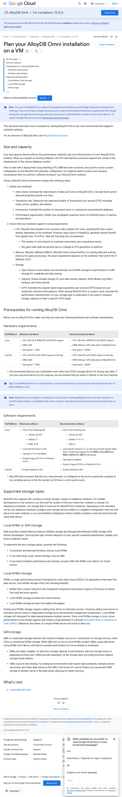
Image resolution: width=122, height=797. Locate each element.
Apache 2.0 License (39, 722)
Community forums (42, 745)
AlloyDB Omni (19, 13)
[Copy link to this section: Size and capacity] (35, 147)
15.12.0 (45, 98)
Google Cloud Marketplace (16, 754)
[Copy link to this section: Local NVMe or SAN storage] (45, 525)
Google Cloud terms (51, 777)
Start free (110, 12)
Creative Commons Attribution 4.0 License (84, 719)
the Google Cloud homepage (55, 118)
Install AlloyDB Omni (20, 689)
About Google (10, 777)
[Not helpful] (116, 37)
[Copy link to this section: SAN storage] (24, 632)
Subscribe (52, 783)
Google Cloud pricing (13, 749)
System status (40, 759)
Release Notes (40, 754)
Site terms (34, 777)
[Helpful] (112, 37)
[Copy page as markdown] (36, 51)
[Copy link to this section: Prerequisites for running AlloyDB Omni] (70, 310)
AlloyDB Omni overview (55, 135)
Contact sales (10, 759)
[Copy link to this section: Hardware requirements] (40, 326)
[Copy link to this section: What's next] (25, 682)
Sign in (115, 3)
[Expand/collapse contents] (20, 59)
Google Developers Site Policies (79, 722)
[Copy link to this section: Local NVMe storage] (35, 573)
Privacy (22, 777)
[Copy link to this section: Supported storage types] (47, 492)
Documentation (19, 37)
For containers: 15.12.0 (48, 13)
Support (37, 749)
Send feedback (107, 44)
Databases (34, 37)
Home (6, 37)
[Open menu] (5, 3)
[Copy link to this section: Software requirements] (39, 416)
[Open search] (79, 3)
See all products (11, 745)
